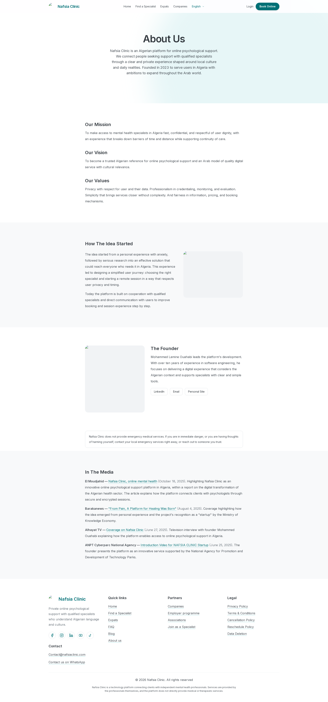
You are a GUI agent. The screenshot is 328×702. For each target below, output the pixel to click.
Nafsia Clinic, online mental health (132, 481)
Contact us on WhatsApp (67, 662)
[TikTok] (90, 635)
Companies (180, 6)
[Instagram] (61, 635)
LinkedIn (159, 391)
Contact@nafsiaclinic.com (67, 654)
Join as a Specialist (181, 627)
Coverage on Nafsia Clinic (125, 530)
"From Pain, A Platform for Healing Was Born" (142, 508)
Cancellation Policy (241, 620)
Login (250, 6)
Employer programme (183, 613)
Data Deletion (237, 634)
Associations (177, 620)
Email (176, 391)
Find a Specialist (146, 6)
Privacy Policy (237, 606)
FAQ (111, 627)
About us (114, 640)
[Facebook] (52, 635)
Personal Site (196, 391)
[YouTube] (80, 635)
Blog (111, 634)
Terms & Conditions (241, 613)
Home (127, 6)
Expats (164, 6)
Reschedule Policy (240, 627)
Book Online (267, 6)
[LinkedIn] (71, 635)
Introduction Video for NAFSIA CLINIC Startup (174, 545)
